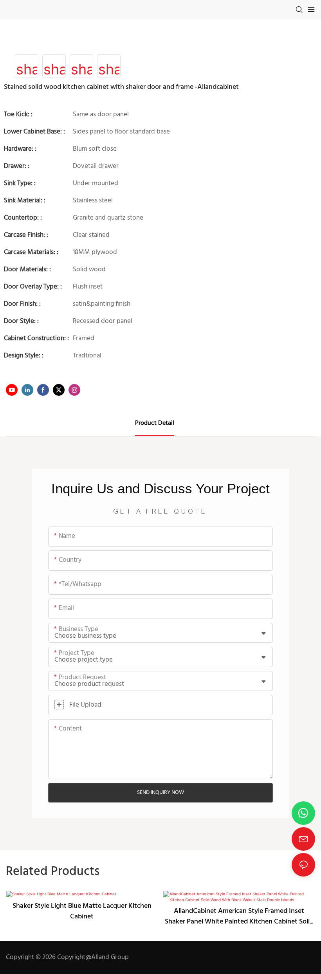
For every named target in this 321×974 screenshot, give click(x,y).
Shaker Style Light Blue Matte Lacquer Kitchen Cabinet (82, 911)
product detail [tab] (154, 423)
